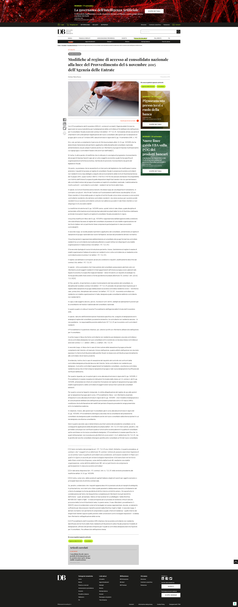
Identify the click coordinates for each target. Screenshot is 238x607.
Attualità (70, 41)
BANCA (70, 38)
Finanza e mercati (83, 585)
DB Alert (95, 24)
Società (80, 591)
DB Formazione (85, 24)
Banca (80, 582)
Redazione (167, 24)
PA (169, 38)
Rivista (127, 41)
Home (59, 45)
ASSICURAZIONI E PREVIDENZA (106, 38)
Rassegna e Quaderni (105, 597)
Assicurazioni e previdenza (86, 588)
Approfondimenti (90, 41)
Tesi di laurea (103, 600)
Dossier (101, 594)
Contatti (131, 604)
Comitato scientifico (155, 24)
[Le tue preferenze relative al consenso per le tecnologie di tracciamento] (235, 604)
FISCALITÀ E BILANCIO (140, 38)
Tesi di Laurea (166, 41)
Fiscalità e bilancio (83, 594)
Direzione (143, 24)
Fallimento (81, 597)
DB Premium (104, 24)
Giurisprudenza (145, 41)
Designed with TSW (174, 604)
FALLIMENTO (157, 38)
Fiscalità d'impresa (72, 45)
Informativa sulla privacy (145, 604)
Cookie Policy (161, 604)
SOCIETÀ (124, 38)
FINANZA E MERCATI (84, 38)
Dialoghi (109, 41)
